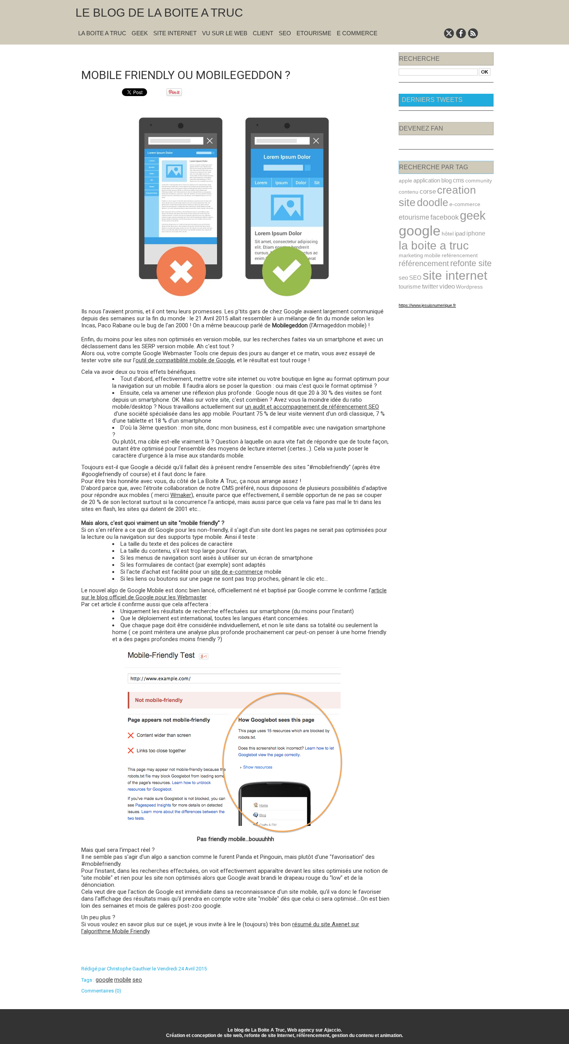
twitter (430, 286)
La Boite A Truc (102, 33)
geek (473, 215)
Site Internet (175, 33)
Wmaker (180, 495)
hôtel (448, 233)
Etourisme (313, 33)
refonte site (471, 263)
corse (428, 191)
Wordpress (469, 287)
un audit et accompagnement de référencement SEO (312, 406)
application (426, 180)
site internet (455, 275)
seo (137, 979)
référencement (424, 263)
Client (263, 33)
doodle (432, 202)
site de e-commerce (237, 571)
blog (446, 180)
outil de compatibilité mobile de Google (184, 360)
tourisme (410, 286)
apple (405, 180)
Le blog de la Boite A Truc (159, 12)
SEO (285, 33)
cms (458, 180)
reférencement (460, 255)
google (104, 979)
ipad (460, 233)
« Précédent (215, 54)
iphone (475, 233)
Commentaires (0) (101, 991)
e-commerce (464, 204)
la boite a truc (434, 245)
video (447, 286)
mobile (122, 979)
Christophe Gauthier (129, 969)
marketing (411, 255)
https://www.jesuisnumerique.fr (427, 305)
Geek (140, 33)
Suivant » (260, 54)
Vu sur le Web (224, 33)
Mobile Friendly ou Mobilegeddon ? (185, 75)
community (478, 180)
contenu (408, 192)
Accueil (240, 54)
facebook (444, 217)
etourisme (414, 217)
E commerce (357, 33)
